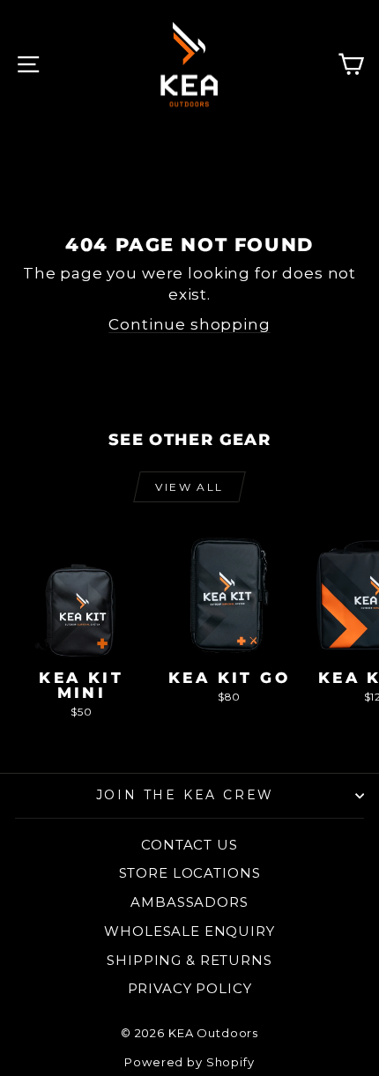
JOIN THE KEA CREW (185, 795)
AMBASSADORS (189, 902)
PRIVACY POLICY (190, 988)
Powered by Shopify (189, 1062)
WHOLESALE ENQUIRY (189, 931)
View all (189, 486)
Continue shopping (189, 324)
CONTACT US (189, 844)
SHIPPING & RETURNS (189, 960)
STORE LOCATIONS (190, 873)
